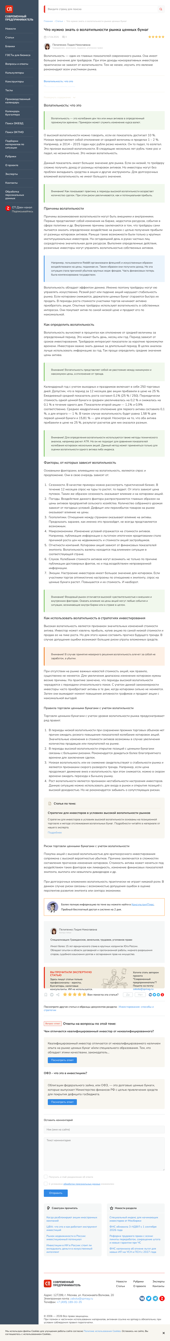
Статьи (9, 37)
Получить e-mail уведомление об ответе (71, 1177)
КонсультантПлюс (142, 904)
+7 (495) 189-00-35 (69, 1302)
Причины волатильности (59, 87)
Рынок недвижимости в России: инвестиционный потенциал (66, 1237)
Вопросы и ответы (16, 64)
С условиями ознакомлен (81, 1184)
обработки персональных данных (81, 1184)
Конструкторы (14, 81)
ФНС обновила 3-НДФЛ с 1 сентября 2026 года (133, 1228)
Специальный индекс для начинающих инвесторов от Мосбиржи (134, 1219)
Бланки (10, 46)
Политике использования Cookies (102, 1331)
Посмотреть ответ (62, 1060)
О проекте (11, 165)
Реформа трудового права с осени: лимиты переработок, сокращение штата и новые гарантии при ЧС (135, 1239)
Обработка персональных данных (14, 195)
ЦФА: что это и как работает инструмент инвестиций (71, 1228)
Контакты (11, 183)
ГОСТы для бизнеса (17, 55)
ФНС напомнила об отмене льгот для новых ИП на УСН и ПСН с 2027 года (133, 1250)
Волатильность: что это (58, 81)
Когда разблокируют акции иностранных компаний (71, 1219)
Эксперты (11, 174)
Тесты (9, 90)
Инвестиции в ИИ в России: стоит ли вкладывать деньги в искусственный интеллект (69, 1249)
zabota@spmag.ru (143, 989)
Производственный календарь (17, 100)
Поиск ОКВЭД (14, 123)
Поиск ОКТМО (14, 132)
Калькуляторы (14, 73)
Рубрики (10, 156)
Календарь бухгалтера (12, 113)
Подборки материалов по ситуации (14, 144)
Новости (10, 29)
